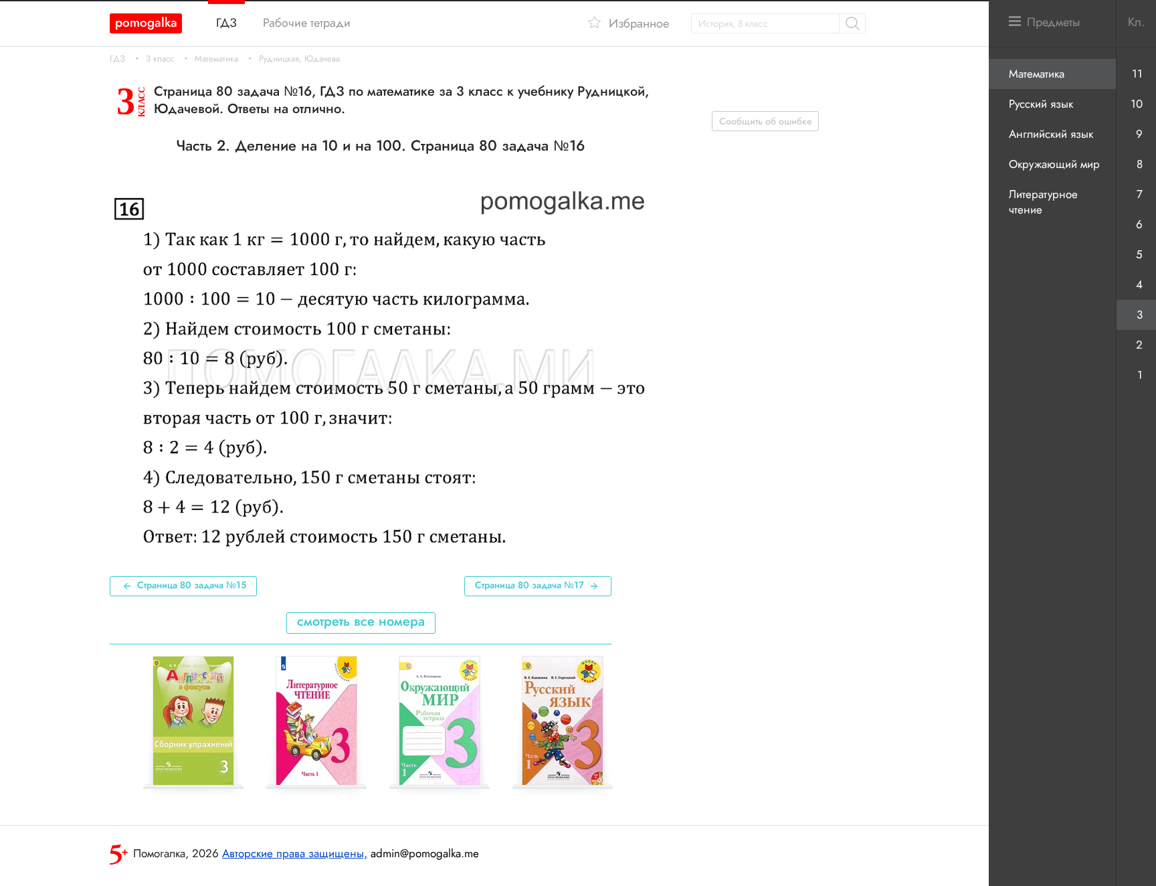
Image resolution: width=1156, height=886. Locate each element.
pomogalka (146, 22)
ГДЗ (117, 59)
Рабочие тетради (307, 22)
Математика (216, 59)
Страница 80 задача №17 (529, 585)
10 (1137, 104)
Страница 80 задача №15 (191, 585)
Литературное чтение (1043, 201)
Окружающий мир (1054, 164)
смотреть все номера (361, 621)
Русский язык (1041, 104)
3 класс (160, 59)
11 (1137, 74)
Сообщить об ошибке (765, 121)
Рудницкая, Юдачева (299, 59)
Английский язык (1051, 134)
